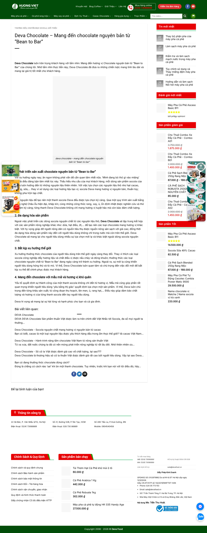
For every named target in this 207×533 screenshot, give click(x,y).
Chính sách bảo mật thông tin (26, 478)
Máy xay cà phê (61, 16)
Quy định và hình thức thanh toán (28, 495)
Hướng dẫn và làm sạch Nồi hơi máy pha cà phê (179, 83)
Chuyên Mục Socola (37, 28)
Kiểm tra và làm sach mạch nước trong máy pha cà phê (181, 59)
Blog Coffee (95, 6)
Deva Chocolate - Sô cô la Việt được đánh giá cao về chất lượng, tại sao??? (58, 351)
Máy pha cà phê (19, 16)
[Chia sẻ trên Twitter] (79, 374)
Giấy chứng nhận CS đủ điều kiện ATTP (31, 500)
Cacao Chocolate (101, 16)
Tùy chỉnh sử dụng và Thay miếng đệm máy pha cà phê (180, 72)
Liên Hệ (122, 6)
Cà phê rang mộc (40, 16)
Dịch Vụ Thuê (80, 16)
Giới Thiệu (110, 6)
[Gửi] (184, 16)
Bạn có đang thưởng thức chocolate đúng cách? (42, 362)
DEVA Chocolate (24, 314)
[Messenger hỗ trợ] (200, 506)
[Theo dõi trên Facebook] (187, 6)
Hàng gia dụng (121, 16)
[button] (193, 16)
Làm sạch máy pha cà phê (181, 46)
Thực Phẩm (139, 16)
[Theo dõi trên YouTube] (193, 6)
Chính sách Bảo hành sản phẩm (27, 473)
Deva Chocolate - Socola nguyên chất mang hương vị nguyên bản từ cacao (58, 329)
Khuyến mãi (81, 6)
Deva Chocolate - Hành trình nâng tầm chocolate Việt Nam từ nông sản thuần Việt (61, 340)
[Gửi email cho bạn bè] (84, 374)
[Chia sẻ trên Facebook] (73, 374)
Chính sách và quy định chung (27, 467)
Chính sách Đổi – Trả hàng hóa (27, 484)
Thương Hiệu (21, 28)
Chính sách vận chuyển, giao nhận (29, 489)
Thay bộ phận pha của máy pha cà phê (178, 38)
